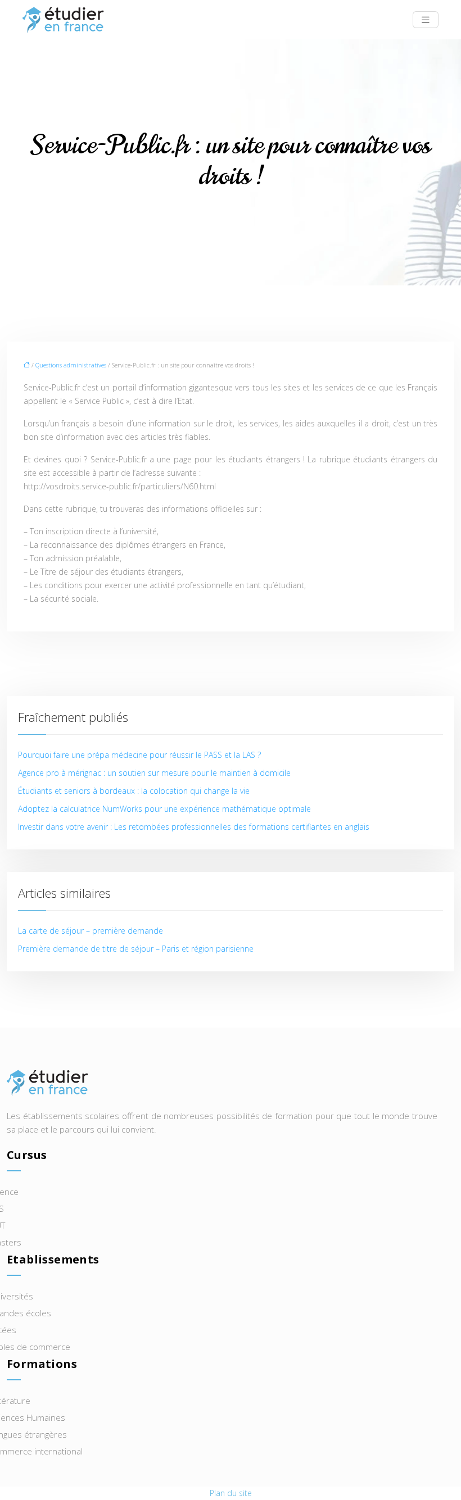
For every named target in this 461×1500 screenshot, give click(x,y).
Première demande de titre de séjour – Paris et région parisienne (136, 948)
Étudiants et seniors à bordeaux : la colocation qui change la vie (134, 790)
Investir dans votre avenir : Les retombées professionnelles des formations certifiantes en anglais (193, 826)
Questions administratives (70, 365)
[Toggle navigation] (426, 20)
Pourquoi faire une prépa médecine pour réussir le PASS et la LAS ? (139, 754)
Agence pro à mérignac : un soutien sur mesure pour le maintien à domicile (154, 772)
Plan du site (231, 1493)
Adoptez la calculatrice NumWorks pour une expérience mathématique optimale (164, 808)
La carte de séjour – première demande (90, 930)
